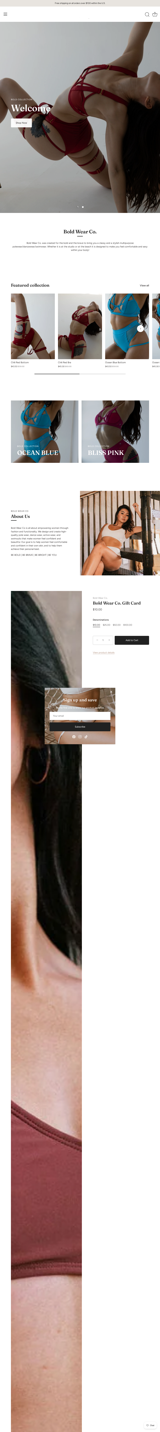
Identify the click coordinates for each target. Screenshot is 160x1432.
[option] (80, 106)
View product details (104, 652)
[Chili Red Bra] (80, 326)
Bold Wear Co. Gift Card (117, 603)
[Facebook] (73, 736)
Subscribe (80, 726)
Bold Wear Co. (100, 598)
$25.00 (106, 625)
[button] (77, 207)
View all (144, 285)
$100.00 (127, 625)
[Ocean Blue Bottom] (127, 326)
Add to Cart (132, 640)
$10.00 (96, 625)
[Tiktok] (86, 736)
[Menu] (5, 14)
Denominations (101, 619)
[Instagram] (80, 736)
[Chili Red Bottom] (33, 326)
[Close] (111, 691)
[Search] (147, 14)
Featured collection (30, 285)
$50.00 (117, 625)
